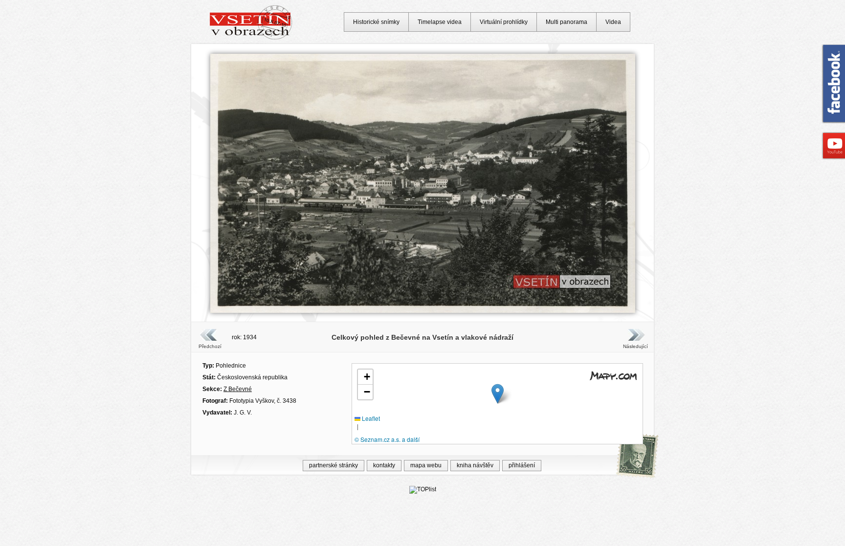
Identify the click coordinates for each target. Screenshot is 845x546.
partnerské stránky (333, 465)
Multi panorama (566, 22)
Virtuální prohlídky (504, 22)
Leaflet (370, 418)
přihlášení (522, 465)
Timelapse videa (440, 22)
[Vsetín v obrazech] (251, 38)
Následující (635, 346)
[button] (497, 394)
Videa (613, 22)
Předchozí (210, 346)
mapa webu (426, 465)
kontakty (384, 465)
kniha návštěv (475, 465)
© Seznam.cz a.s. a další (387, 439)
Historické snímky (376, 22)
